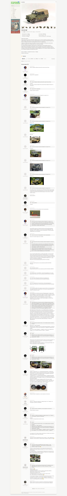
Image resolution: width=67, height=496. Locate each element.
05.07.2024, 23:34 (32, 436)
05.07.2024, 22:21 (32, 420)
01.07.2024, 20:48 (32, 261)
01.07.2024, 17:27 (32, 194)
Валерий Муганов (25, 439)
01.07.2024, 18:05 (32, 201)
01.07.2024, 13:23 (32, 119)
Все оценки (53, 58)
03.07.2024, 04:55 (32, 370)
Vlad (25, 211)
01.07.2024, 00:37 (32, 80)
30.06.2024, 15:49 (32, 66)
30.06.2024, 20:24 (32, 73)
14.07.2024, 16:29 (32, 480)
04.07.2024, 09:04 (32, 400)
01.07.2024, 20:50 (32, 266)
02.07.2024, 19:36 (32, 321)
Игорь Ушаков (25, 197)
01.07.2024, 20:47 (32, 240)
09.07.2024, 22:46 (32, 463)
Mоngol (25, 69)
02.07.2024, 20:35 (32, 354)
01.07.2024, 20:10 (32, 219)
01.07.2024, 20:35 (32, 233)
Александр (25, 396)
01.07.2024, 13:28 (32, 186)
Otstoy (34, 31)
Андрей (24, 31)
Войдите (33, 488)
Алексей (25, 403)
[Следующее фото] (54, 14)
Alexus (25, 324)
